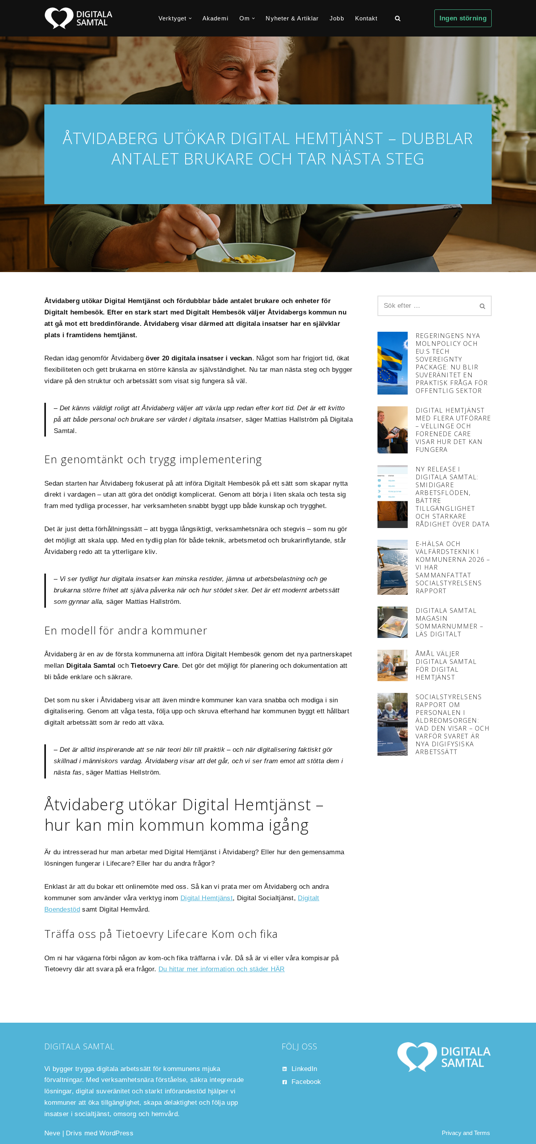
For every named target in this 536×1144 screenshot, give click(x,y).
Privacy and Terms (466, 1132)
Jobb (337, 18)
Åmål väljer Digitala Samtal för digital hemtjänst (446, 665)
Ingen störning (463, 18)
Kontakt (366, 18)
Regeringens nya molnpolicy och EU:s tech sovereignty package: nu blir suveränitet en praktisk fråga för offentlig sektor (452, 363)
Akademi (215, 18)
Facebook (306, 1082)
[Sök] (398, 18)
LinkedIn (304, 1069)
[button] (190, 18)
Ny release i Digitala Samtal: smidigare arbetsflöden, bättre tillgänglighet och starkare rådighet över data (453, 496)
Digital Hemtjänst (206, 898)
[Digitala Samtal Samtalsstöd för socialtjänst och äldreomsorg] (78, 18)
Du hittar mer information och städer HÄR (222, 969)
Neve (52, 1133)
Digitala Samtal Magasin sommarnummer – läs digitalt (449, 622)
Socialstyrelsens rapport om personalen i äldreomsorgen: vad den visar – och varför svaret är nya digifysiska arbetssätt (453, 724)
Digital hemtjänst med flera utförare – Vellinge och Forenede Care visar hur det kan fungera (453, 430)
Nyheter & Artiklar (292, 18)
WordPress (116, 1133)
